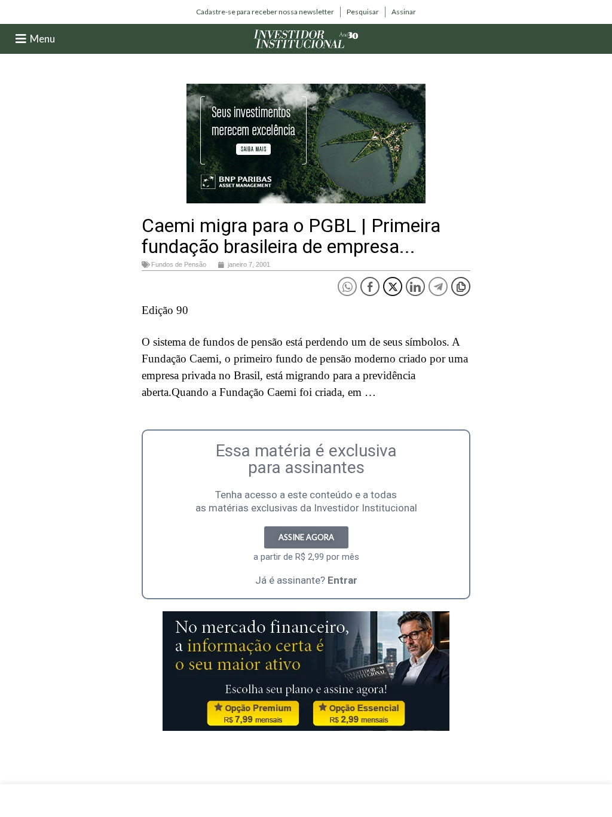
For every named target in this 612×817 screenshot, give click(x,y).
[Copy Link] (460, 286)
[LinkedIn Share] (415, 286)
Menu (42, 38)
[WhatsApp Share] (347, 286)
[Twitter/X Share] (392, 286)
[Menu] (21, 39)
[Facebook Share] (370, 286)
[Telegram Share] (438, 286)
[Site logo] (306, 38)
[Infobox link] (265, 12)
